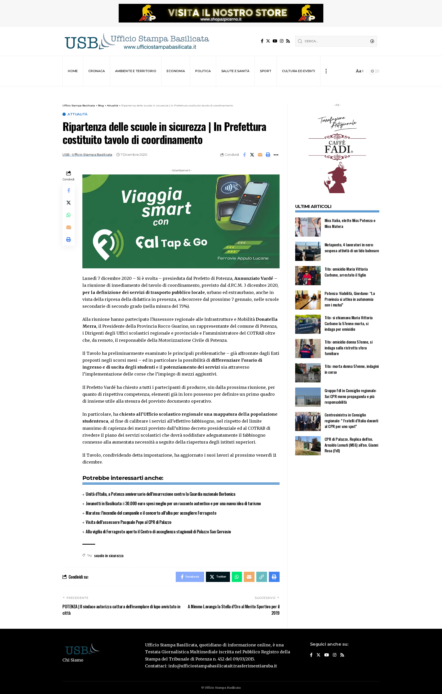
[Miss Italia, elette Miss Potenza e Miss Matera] (308, 227)
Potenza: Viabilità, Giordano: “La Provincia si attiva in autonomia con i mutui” (350, 298)
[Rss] (288, 41)
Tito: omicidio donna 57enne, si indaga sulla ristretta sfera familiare (349, 347)
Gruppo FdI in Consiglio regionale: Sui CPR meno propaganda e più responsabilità (351, 396)
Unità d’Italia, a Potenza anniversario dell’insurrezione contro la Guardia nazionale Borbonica (160, 494)
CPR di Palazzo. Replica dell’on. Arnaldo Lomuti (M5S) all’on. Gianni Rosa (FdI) (351, 444)
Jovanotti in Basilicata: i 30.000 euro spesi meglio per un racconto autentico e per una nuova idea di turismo (173, 503)
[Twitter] (268, 41)
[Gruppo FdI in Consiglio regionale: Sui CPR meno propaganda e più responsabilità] (308, 397)
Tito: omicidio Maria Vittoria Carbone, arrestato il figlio (346, 272)
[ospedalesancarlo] (221, 89)
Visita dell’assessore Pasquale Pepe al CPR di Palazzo (128, 522)
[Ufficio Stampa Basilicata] (136, 41)
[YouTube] (275, 41)
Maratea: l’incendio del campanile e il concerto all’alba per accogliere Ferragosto (151, 513)
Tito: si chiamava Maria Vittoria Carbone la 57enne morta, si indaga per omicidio (349, 323)
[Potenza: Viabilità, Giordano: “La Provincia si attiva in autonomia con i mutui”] (308, 300)
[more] (326, 71)
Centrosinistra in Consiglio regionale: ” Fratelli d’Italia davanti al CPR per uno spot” (351, 420)
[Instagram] (282, 41)
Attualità (77, 114)
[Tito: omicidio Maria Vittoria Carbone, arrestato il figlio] (308, 275)
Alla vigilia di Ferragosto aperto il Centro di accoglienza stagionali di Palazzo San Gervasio (158, 531)
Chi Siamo (72, 660)
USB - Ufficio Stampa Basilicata (87, 155)
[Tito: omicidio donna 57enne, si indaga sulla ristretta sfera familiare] (308, 348)
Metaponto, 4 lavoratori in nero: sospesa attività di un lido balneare (352, 247)
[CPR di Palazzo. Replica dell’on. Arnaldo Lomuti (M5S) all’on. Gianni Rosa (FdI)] (308, 445)
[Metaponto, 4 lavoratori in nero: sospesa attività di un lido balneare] (308, 251)
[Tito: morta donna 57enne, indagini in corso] (308, 372)
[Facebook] (262, 41)
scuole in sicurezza (109, 555)
